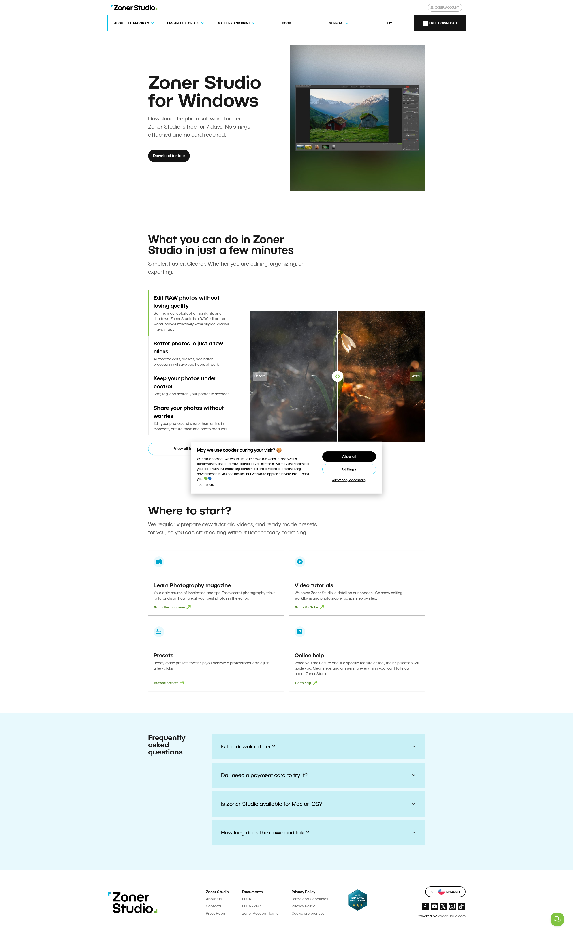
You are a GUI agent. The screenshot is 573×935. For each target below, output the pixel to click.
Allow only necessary (349, 480)
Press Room (216, 913)
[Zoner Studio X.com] (443, 906)
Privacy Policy (303, 906)
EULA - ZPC (251, 906)
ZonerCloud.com (452, 916)
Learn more (205, 484)
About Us (214, 899)
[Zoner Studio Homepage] (134, 8)
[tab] (192, 313)
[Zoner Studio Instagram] (452, 906)
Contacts (214, 906)
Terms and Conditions (310, 899)
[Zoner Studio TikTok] (461, 906)
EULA (246, 899)
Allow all (349, 456)
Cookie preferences (308, 913)
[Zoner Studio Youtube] (434, 906)
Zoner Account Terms (260, 913)
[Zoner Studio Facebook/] (425, 906)
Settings (349, 469)
